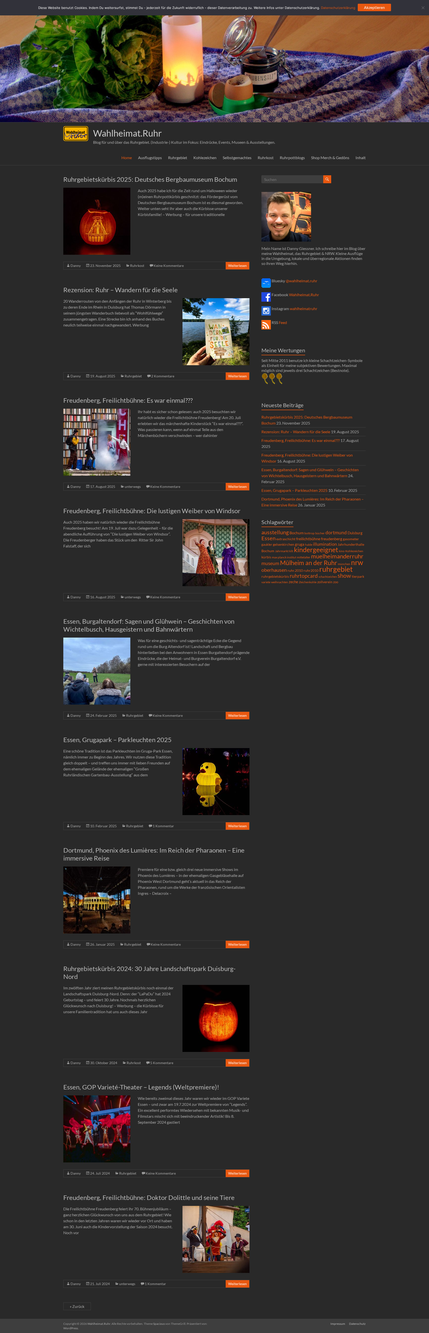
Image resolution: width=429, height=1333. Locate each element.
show (344, 575)
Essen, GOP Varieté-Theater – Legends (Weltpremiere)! (141, 1087)
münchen (344, 564)
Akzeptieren (374, 7)
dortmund (336, 532)
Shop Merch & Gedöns (330, 157)
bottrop (309, 533)
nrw (357, 562)
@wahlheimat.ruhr (301, 280)
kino (342, 551)
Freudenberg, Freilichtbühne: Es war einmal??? (128, 400)
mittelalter (303, 557)
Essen (268, 538)
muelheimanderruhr (337, 556)
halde (308, 544)
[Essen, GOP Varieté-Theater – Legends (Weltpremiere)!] (96, 1097)
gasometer (351, 539)
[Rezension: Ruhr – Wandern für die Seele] (216, 300)
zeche (293, 581)
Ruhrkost (266, 157)
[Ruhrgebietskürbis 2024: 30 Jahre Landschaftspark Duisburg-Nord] (216, 987)
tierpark (358, 576)
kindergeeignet (316, 549)
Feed (283, 322)
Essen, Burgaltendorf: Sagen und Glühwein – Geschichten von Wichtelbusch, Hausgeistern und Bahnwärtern (148, 625)
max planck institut (284, 557)
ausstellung (275, 532)
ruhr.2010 (295, 571)
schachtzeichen (328, 576)
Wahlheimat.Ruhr (127, 133)
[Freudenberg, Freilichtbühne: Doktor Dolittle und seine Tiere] (216, 1208)
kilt (291, 551)
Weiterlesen (237, 265)
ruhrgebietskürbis (275, 576)
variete (265, 582)
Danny (76, 265)
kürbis (266, 557)
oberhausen (274, 570)
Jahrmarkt (281, 551)
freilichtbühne (308, 538)
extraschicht (285, 539)
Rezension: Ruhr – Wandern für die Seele (120, 290)
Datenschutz (357, 1324)
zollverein (324, 582)
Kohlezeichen (204, 157)
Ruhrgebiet (177, 157)
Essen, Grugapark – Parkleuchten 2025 (117, 740)
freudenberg (331, 538)
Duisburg (355, 533)
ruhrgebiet (336, 569)
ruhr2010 (311, 571)
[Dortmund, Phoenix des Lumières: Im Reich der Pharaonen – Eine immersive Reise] (96, 868)
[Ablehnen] (422, 7)
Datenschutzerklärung (338, 8)
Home (126, 157)
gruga (299, 544)
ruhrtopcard (304, 576)
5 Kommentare (161, 1063)
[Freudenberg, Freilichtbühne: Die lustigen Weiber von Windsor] (216, 521)
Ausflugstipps (150, 157)
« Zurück (77, 1306)
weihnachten (279, 582)
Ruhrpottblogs (292, 157)
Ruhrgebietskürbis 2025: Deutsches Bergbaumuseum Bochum (150, 179)
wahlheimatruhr (303, 308)
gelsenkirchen (283, 544)
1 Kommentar (163, 826)
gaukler (266, 544)
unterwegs (133, 486)
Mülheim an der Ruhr (308, 562)
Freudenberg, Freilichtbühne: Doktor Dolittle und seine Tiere (149, 1197)
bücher (320, 533)
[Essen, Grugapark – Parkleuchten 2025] (216, 750)
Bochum (296, 532)
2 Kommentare (162, 376)
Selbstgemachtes (237, 157)
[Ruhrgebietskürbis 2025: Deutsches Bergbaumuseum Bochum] (96, 190)
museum (270, 563)
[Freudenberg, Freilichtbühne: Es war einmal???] (96, 411)
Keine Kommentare (169, 265)
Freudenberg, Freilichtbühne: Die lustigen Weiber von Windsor (151, 511)
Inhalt (361, 157)
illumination (325, 544)
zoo (335, 582)
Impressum (337, 1324)
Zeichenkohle (308, 582)
